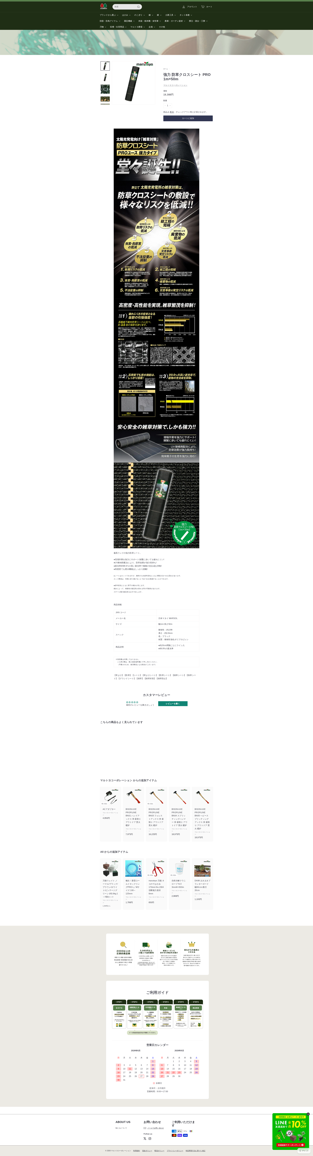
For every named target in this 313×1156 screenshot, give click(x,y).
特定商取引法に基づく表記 (195, 1151)
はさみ (125, 15)
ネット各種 (185, 15)
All (102, 851)
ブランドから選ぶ (108, 15)
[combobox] (127, 6)
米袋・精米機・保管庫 (148, 21)
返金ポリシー (147, 1151)
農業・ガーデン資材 (174, 21)
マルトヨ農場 (136, 27)
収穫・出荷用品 (117, 27)
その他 (162, 27)
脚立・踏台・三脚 (197, 21)
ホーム (165, 69)
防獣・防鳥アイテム (109, 21)
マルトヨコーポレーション (175, 85)
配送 (172, 112)
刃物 (102, 27)
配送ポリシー (159, 1151)
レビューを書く (173, 704)
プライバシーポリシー (175, 1151)
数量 (165, 100)
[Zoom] (133, 82)
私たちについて (121, 1128)
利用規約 (136, 1151)
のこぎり (138, 15)
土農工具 (169, 15)
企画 (151, 27)
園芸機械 (128, 21)
